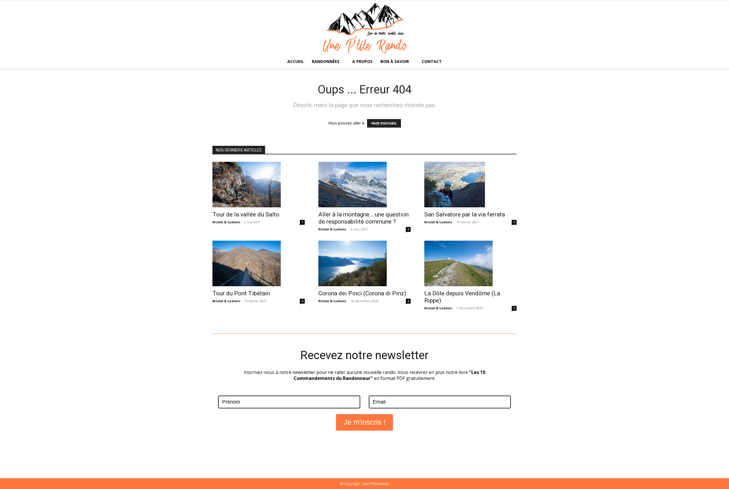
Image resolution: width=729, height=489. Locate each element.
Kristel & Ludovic (226, 222)
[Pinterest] (379, 454)
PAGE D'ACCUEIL (384, 123)
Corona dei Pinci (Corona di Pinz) (362, 293)
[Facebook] (349, 454)
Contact (432, 61)
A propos (362, 61)
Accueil (295, 61)
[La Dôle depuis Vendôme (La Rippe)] (470, 263)
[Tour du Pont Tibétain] (258, 263)
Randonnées (325, 61)
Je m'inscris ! (365, 422)
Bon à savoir (394, 61)
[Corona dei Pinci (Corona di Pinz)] (364, 263)
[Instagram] (364, 454)
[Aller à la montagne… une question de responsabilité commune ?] (364, 184)
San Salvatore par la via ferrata (464, 214)
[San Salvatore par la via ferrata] (470, 184)
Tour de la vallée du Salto (245, 214)
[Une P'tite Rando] (364, 28)
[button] (510, 62)
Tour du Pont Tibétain (241, 293)
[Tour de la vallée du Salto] (258, 184)
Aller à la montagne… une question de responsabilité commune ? (363, 218)
